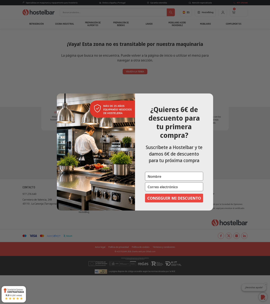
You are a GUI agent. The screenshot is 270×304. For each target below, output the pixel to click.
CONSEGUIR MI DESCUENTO (174, 198)
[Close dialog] (210, 97)
